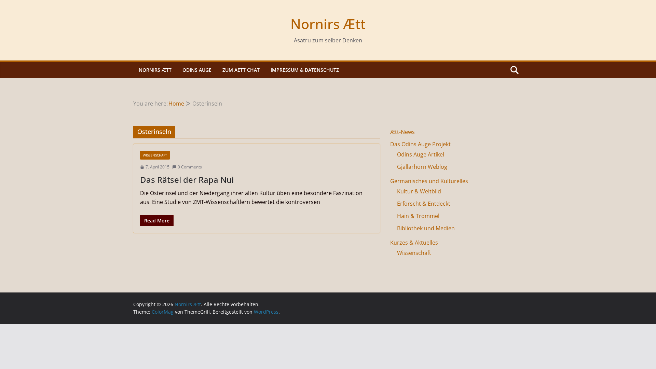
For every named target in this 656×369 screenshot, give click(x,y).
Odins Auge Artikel (420, 154)
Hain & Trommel (418, 216)
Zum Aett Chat (241, 70)
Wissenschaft (155, 155)
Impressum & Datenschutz (305, 70)
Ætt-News (402, 132)
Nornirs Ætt (328, 23)
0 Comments (190, 167)
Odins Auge (196, 70)
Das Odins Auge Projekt (420, 144)
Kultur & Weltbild (419, 191)
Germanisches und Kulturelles (429, 181)
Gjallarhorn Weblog (422, 166)
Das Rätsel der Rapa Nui (187, 179)
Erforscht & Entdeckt (423, 203)
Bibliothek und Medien (426, 228)
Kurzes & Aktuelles (414, 242)
